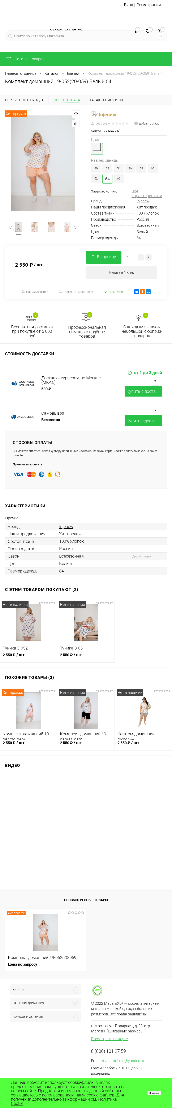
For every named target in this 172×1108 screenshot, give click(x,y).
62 (96, 178)
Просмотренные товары (86, 900)
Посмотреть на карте (109, 1039)
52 (107, 168)
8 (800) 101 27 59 (108, 1051)
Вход (128, 4)
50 (96, 168)
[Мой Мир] (148, 291)
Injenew (143, 201)
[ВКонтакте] (136, 291)
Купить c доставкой (144, 391)
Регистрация (149, 4)
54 (118, 168)
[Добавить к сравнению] (76, 123)
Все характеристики (147, 193)
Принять (154, 1093)
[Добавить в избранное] (76, 114)
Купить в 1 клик (121, 273)
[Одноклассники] (142, 291)
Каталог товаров (29, 59)
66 (118, 178)
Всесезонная (148, 225)
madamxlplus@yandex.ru (123, 1060)
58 (141, 168)
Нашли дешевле (37, 291)
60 (152, 168)
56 (130, 168)
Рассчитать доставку (78, 291)
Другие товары (141, 556)
